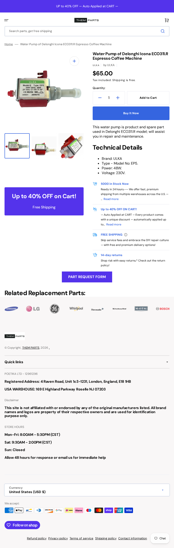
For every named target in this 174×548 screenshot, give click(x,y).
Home (9, 44)
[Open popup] (125, 234)
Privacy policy (58, 538)
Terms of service (81, 538)
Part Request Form (87, 276)
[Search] (163, 31)
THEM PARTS (30, 348)
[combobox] (87, 31)
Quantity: (99, 88)
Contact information (132, 538)
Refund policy (36, 538)
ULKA (96, 65)
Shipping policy (105, 538)
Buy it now (131, 113)
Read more (111, 199)
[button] (6, 20)
